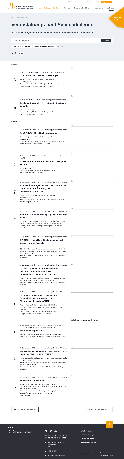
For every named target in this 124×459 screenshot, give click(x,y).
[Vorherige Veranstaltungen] (12, 53)
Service (112, 10)
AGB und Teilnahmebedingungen (106, 454)
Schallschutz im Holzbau (32, 380)
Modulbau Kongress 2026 (32, 330)
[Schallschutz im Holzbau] (92, 386)
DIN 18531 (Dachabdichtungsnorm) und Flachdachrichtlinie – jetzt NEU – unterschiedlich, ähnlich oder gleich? (39, 271)
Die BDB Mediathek (87, 438)
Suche (114, 2)
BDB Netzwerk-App (73, 2)
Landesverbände (61, 2)
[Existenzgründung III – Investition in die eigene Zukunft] (92, 107)
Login (97, 2)
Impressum (84, 453)
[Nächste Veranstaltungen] (16, 53)
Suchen (107, 40)
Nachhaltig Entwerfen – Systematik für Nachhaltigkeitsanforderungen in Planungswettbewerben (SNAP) (38, 298)
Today (21, 53)
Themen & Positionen (82, 8)
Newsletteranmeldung (88, 442)
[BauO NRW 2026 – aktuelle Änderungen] (92, 79)
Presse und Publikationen (87, 2)
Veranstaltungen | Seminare (49, 8)
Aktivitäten (111, 8)
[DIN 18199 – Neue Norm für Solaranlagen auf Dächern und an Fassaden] (92, 247)
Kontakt (53, 2)
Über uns (67, 8)
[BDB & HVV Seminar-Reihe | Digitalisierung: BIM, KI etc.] (92, 219)
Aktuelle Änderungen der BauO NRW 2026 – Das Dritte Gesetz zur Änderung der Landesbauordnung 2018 (43, 188)
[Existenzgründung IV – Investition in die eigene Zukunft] (92, 164)
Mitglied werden (106, 2)
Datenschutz (93, 453)
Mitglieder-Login (86, 431)
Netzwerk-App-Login (88, 435)
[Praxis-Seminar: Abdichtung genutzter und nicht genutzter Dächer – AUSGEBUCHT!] (92, 358)
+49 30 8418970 (52, 451)
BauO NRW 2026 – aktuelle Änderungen (39, 76)
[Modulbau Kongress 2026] (92, 331)
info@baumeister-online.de (56, 455)
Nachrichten (98, 8)
